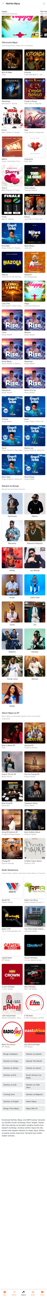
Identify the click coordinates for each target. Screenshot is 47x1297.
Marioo (35, 516)
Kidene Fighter (30, 834)
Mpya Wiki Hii (31, 1108)
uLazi (4, 161)
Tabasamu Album (31, 803)
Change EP (6, 861)
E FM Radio (28, 1016)
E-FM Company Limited (34, 1018)
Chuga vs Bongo (30, 101)
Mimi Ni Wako (7, 72)
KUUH (4, 130)
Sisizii (4, 448)
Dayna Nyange (8, 863)
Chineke (5, 419)
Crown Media (7, 989)
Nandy (12, 706)
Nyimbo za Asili (9, 1085)
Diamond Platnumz (9, 14)
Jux (34, 625)
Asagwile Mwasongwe (11, 834)
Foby (4, 74)
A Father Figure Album (33, 861)
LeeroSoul (11, 161)
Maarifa (38, 103)
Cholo (4, 332)
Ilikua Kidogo (29, 477)
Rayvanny (12, 543)
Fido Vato (28, 103)
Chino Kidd (39, 421)
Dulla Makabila (30, 74)
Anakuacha (28, 159)
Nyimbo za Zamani (34, 1054)
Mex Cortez (7, 132)
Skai (3, 747)
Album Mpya (31, 1101)
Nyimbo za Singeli (10, 1101)
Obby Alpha (29, 805)
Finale (4, 217)
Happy (4, 11)
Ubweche (28, 275)
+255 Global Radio (9, 1016)
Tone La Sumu (29, 188)
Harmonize (12, 516)
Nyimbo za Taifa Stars (33, 1086)
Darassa (34, 652)
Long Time (6, 303)
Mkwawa (5, 103)
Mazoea (5, 275)
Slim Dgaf (6, 306)
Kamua (27, 217)
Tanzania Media (30, 931)
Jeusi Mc (28, 219)
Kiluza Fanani (29, 776)
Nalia (26, 130)
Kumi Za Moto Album (32, 832)
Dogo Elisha (7, 248)
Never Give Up (30, 390)
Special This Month (34, 1061)
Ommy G (18, 479)
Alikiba (11, 219)
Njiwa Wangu (29, 246)
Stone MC (39, 219)
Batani (26, 419)
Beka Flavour (7, 190)
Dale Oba (28, 161)
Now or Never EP (8, 745)
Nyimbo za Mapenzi (34, 1094)
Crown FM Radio (8, 987)
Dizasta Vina (29, 863)
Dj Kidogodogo (30, 277)
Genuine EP (28, 745)
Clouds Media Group (32, 960)
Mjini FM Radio (30, 987)
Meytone (40, 132)
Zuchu (12, 625)
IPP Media (6, 960)
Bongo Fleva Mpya (11, 1108)
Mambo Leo (28, 448)
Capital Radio (7, 958)
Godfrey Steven (30, 747)
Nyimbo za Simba (10, 1068)
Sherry (4, 188)
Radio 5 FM (6, 929)
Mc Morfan (16, 277)
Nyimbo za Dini (9, 1075)
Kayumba (18, 450)
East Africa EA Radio (32, 1044)
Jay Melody (35, 570)
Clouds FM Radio (30, 958)
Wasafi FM (6, 900)
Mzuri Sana (6, 477)
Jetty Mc (28, 248)
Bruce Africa (7, 776)
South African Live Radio (33, 1076)
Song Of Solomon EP (10, 832)
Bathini (4, 159)
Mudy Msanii (7, 335)
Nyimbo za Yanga (10, 1061)
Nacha (14, 103)
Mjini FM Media (30, 989)
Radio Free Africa (31, 900)
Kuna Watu (6, 246)
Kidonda (27, 72)
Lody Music (29, 132)
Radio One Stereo (8, 1044)
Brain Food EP (7, 803)
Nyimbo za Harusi (33, 1068)
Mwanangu (6, 101)
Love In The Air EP (9, 774)
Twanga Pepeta (30, 190)
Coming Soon (9, 1094)
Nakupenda (6, 390)
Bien (3, 219)
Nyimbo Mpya (13, 3)
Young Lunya (12, 679)
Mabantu (12, 652)
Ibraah (17, 132)
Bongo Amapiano (10, 1054)
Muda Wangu (7, 361)
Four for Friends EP (31, 774)
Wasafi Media (7, 902)
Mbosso (35, 679)
